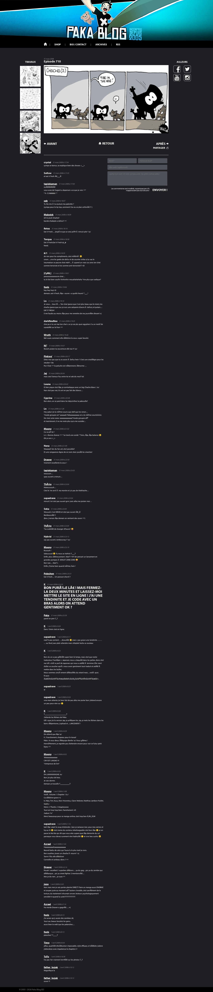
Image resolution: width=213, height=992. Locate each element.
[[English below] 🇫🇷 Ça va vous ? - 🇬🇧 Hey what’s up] (30, 98)
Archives (101, 44)
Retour (108, 143)
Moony (47, 428)
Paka (46, 615)
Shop (57, 44)
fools (46, 287)
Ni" (45, 345)
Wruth (47, 334)
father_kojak (51, 967)
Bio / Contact (78, 44)
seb (46, 200)
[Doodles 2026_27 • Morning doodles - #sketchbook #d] (30, 76)
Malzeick (48, 214)
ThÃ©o (47, 484)
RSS (118, 44)
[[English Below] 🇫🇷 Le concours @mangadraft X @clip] (30, 121)
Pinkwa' (48, 356)
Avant (52, 144)
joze (46, 884)
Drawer (48, 459)
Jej (45, 373)
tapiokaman (50, 183)
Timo (46, 942)
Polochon (49, 573)
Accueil (45, 44)
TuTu (46, 956)
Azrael (47, 843)
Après (160, 144)
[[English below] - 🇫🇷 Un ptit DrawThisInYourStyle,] (30, 143)
